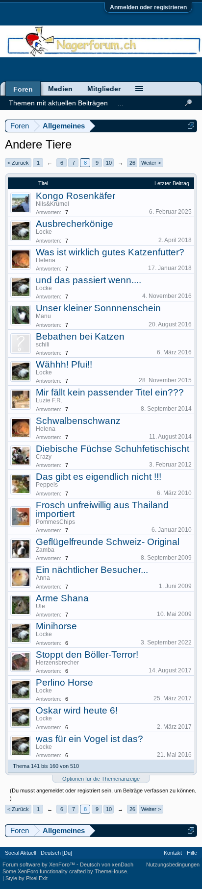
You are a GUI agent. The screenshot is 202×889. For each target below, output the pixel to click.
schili (43, 344)
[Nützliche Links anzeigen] (191, 126)
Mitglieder (104, 89)
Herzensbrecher (57, 662)
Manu (43, 316)
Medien (60, 89)
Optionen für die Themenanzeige (101, 779)
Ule (40, 606)
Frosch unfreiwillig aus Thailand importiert (102, 509)
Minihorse (56, 626)
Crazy (43, 456)
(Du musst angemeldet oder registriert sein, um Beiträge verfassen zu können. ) (103, 794)
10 (109, 163)
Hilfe (192, 853)
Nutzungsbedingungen (173, 864)
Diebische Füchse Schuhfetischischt (112, 449)
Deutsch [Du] (56, 853)
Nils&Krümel (52, 203)
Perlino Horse (64, 682)
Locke (44, 231)
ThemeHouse (111, 871)
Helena (45, 260)
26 (132, 163)
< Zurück (18, 163)
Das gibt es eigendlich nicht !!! (98, 476)
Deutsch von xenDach (106, 864)
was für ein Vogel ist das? (89, 739)
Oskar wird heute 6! (77, 710)
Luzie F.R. (49, 400)
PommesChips (55, 522)
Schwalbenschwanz (78, 421)
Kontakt (173, 853)
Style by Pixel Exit (26, 878)
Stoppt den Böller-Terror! (87, 654)
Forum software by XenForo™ (39, 864)
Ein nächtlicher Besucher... (92, 570)
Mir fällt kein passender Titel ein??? (110, 392)
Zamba (45, 549)
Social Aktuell (20, 853)
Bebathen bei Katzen (80, 336)
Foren (23, 89)
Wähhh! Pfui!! (64, 364)
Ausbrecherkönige (74, 224)
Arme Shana (62, 598)
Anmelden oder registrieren (148, 7)
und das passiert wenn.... (88, 280)
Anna (43, 577)
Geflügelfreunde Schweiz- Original (107, 542)
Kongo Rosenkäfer (75, 196)
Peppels (47, 484)
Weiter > (151, 163)
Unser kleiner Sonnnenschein (98, 308)
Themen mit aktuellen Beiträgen (58, 103)
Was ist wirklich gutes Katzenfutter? (110, 252)
